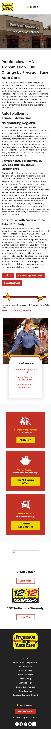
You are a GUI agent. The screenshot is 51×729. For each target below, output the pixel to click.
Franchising (25, 678)
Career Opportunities (25, 687)
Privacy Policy (25, 666)
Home (25, 658)
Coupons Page (12, 282)
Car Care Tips (25, 670)
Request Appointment (30, 275)
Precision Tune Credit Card (25, 695)
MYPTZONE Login (25, 674)
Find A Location (25, 711)
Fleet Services (25, 691)
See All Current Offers (25, 481)
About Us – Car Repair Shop (25, 662)
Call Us (8, 275)
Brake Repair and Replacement (25, 386)
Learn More (25, 580)
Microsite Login (25, 683)
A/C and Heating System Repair (25, 371)
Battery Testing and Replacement (25, 378)
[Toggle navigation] (45, 7)
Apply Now (25, 439)
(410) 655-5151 (34, 7)
